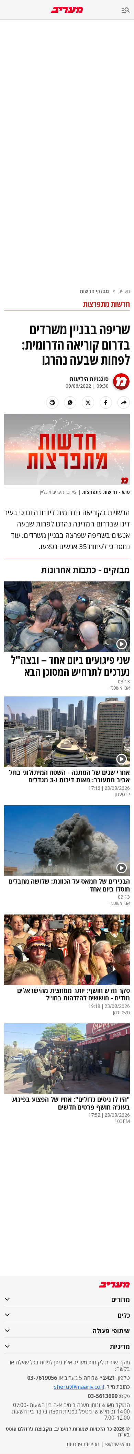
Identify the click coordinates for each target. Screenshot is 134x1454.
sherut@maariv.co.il (79, 1386)
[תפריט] (128, 10)
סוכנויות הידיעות (89, 379)
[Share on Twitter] (88, 402)
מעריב (124, 291)
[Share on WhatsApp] (70, 402)
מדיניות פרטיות (83, 1444)
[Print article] (52, 402)
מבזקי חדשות (94, 291)
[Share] (124, 402)
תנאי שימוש (117, 1444)
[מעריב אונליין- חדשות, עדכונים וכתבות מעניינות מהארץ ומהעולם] (67, 10)
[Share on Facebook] (106, 402)
